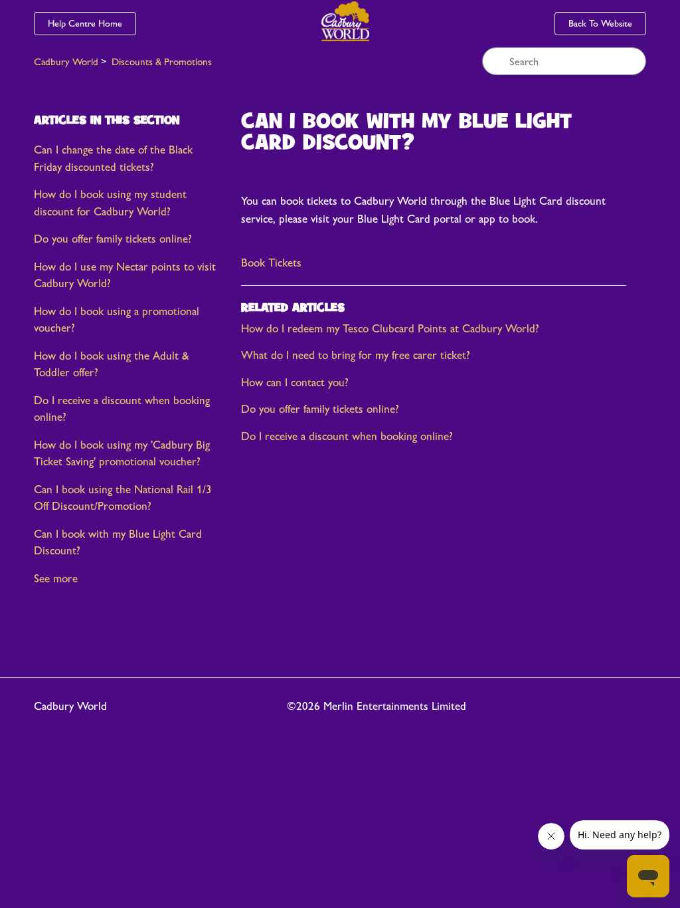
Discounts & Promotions (162, 61)
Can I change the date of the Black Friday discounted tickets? (113, 158)
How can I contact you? (295, 382)
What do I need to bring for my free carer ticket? (355, 355)
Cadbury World (66, 61)
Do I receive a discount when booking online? (122, 409)
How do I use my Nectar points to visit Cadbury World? (125, 275)
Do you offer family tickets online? (113, 238)
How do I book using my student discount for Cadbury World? (110, 203)
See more (56, 578)
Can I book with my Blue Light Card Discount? (118, 542)
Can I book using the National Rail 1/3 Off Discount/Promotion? (123, 498)
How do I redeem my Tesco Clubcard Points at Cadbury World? (390, 328)
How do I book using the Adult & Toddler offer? (111, 364)
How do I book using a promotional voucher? (116, 320)
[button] (271, 263)
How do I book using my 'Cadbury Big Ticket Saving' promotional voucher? (122, 453)
